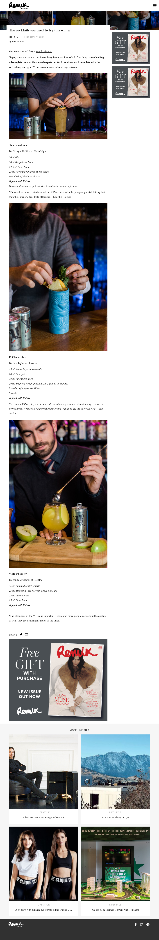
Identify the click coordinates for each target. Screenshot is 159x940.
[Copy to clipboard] (26, 634)
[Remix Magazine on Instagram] (141, 924)
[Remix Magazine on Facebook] (135, 924)
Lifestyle (15, 37)
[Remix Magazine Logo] (19, 5)
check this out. (44, 51)
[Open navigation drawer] (154, 6)
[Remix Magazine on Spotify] (148, 924)
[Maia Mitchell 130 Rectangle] (58, 680)
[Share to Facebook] (21, 634)
